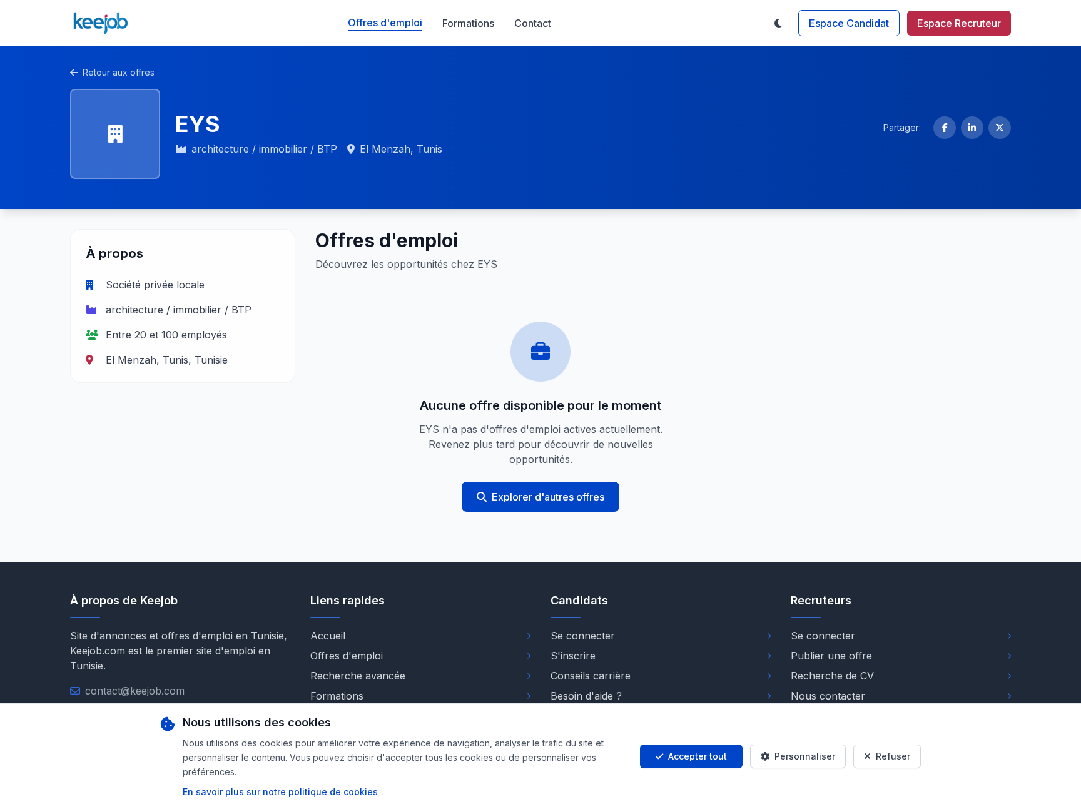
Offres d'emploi (385, 22)
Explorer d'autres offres (548, 497)
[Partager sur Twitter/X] (999, 127)
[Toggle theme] (778, 23)
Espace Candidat (849, 23)
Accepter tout (697, 756)
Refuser (893, 756)
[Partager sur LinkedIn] (972, 127)
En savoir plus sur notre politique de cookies (280, 791)
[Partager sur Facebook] (944, 127)
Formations (468, 23)
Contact (532, 23)
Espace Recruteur (959, 23)
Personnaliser (804, 756)
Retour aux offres (119, 72)
